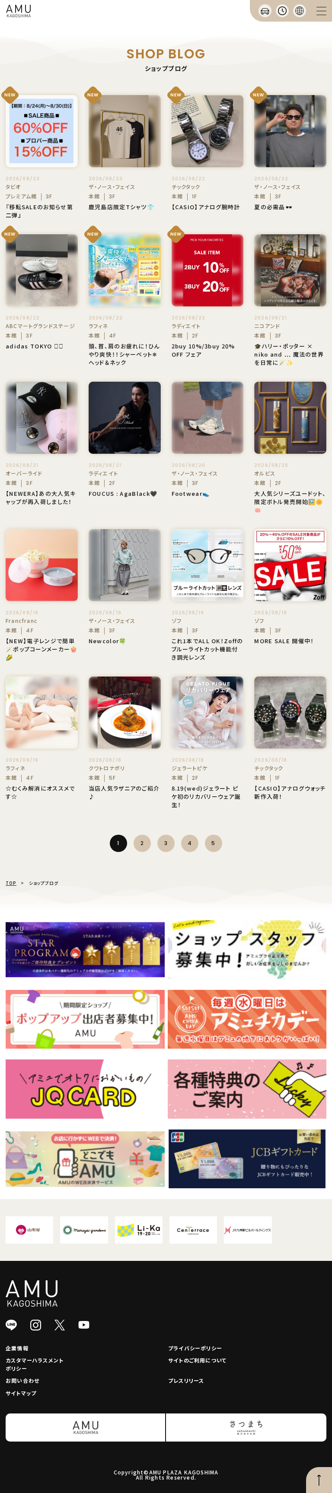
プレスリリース (186, 1380)
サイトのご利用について (197, 1360)
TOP (11, 883)
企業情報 (17, 1348)
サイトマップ (21, 1393)
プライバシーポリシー (195, 1348)
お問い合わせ (22, 1380)
